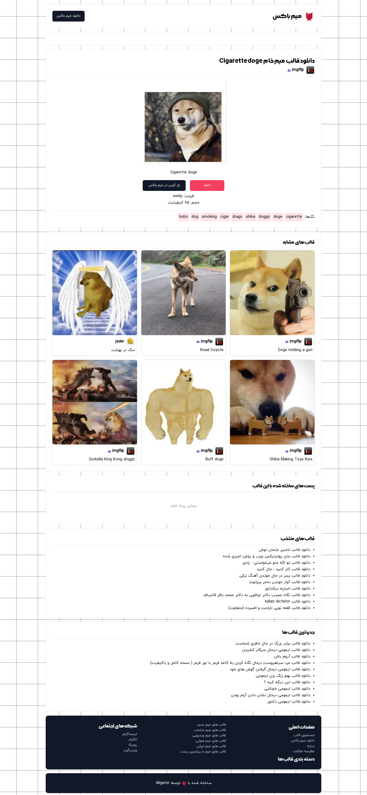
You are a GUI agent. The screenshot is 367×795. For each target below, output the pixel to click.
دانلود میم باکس (68, 16)
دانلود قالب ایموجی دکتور (288, 701)
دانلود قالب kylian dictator (287, 601)
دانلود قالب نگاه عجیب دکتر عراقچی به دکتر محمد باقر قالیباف (256, 595)
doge (278, 217)
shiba (250, 217)
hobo (183, 217)
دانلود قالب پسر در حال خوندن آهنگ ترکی (274, 575)
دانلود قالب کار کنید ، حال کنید (283, 569)
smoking (209, 217)
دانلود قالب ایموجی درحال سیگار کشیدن (276, 650)
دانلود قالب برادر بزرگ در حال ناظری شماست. (272, 643)
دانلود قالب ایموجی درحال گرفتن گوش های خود (270, 669)
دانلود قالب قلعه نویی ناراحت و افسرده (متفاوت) (269, 608)
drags (237, 217)
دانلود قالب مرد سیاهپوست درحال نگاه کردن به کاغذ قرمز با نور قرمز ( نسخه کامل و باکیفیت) (230, 663)
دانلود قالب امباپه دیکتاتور (287, 588)
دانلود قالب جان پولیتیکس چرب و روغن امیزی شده (266, 556)
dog (195, 217)
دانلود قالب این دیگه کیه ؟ (287, 682)
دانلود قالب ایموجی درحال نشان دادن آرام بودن (270, 695)
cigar (224, 217)
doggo (264, 217)
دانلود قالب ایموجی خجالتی (287, 689)
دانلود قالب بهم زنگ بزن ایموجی (283, 676)
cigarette (294, 217)
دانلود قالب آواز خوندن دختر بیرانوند (279, 582)
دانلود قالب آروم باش (292, 656)
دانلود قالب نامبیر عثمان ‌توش (284, 550)
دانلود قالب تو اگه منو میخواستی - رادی (276, 563)
